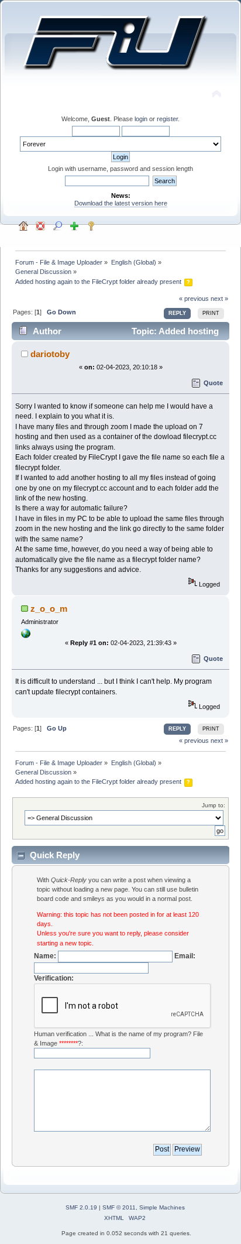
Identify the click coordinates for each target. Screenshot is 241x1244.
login (141, 118)
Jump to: (213, 805)
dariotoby (50, 354)
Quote (213, 382)
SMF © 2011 (119, 1207)
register (167, 118)
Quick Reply (55, 855)
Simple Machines (162, 1207)
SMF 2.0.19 (81, 1207)
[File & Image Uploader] (25, 635)
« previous (194, 298)
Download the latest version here (120, 203)
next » (219, 298)
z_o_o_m (48, 609)
